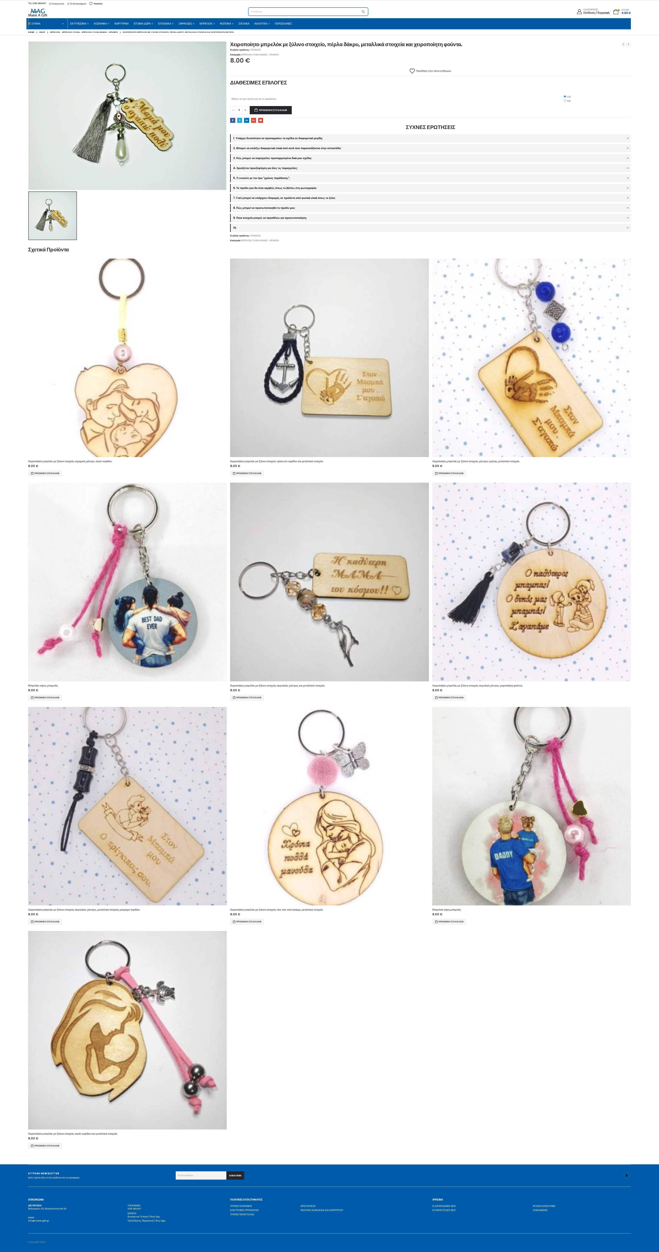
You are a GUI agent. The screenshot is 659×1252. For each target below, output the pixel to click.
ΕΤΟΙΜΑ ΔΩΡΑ (142, 23)
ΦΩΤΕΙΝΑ (225, 23)
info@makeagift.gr (38, 1220)
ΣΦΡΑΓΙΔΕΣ (185, 23)
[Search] (363, 12)
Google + (253, 120)
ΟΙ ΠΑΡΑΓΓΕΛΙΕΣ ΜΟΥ (444, 1210)
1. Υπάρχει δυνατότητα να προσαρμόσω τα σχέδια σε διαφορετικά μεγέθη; (278, 138)
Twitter (239, 120)
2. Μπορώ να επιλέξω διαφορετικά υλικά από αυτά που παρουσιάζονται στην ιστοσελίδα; (287, 148)
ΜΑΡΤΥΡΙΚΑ (121, 23)
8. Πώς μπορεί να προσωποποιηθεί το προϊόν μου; (264, 208)
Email (260, 120)
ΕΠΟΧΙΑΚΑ (164, 23)
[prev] (623, 44)
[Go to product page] (127, 358)
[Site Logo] (37, 12)
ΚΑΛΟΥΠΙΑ (261, 23)
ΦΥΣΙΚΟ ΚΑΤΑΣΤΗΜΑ (544, 1206)
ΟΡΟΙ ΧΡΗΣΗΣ (308, 1206)
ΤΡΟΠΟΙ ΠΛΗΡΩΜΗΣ (241, 1206)
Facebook (232, 120)
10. (235, 228)
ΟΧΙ (569, 96)
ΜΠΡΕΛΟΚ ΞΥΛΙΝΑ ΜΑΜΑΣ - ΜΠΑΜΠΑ (260, 54)
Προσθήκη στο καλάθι (273, 110)
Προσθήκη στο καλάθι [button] (46, 473)
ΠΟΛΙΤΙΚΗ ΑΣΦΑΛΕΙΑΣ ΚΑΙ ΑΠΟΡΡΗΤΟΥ (321, 1210)
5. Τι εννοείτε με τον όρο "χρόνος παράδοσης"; (261, 178)
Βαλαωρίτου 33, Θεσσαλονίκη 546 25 (47, 1208)
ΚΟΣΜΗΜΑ (100, 23)
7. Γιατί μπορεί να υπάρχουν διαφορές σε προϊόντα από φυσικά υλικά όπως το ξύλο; (284, 198)
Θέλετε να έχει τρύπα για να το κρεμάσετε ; (254, 99)
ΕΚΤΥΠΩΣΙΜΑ (78, 23)
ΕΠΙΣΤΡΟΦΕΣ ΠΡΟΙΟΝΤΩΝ (244, 1210)
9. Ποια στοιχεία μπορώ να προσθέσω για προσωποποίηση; (270, 218)
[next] (628, 44)
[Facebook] (626, 1175)
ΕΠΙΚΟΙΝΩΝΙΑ (540, 1210)
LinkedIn (246, 120)
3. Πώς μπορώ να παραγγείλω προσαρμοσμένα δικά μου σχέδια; (272, 158)
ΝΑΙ (569, 101)
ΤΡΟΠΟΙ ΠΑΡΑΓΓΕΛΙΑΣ (242, 1214)
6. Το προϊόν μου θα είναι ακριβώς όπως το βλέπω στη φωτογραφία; (275, 188)
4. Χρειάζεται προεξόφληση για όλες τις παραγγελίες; (265, 168)
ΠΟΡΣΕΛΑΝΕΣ (283, 23)
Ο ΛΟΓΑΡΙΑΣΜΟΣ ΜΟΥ (444, 1206)
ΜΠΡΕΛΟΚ (206, 23)
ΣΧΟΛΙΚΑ (244, 23)
